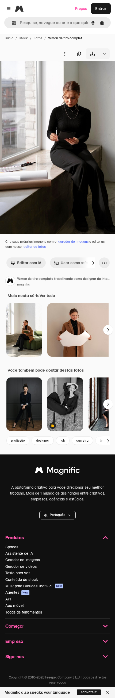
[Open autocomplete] (12, 23)
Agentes (16, 592)
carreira (82, 440)
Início (9, 38)
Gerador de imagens (22, 559)
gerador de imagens (73, 242)
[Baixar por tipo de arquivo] (104, 53)
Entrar (100, 8)
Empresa (14, 641)
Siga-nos (14, 656)
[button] (57, 515)
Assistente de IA (19, 553)
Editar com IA (29, 262)
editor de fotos (35, 247)
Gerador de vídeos (21, 566)
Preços (81, 8)
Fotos (38, 38)
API (8, 599)
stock (23, 38)
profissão (18, 440)
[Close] (107, 692)
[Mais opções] (64, 53)
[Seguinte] (93, 262)
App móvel (14, 605)
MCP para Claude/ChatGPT (33, 586)
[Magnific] (57, 471)
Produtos (14, 537)
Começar (14, 626)
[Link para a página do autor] (10, 281)
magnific (23, 284)
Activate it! (88, 692)
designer (42, 440)
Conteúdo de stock (21, 579)
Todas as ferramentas (23, 612)
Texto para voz (17, 572)
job (62, 440)
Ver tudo (47, 295)
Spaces (11, 547)
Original (34, 71)
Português (57, 515)
